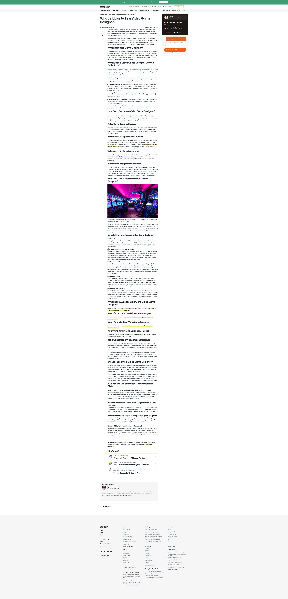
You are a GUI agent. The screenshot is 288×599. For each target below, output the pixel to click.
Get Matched (179, 6)
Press (101, 541)
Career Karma (118, 488)
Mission (102, 537)
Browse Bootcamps (134, 6)
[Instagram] (108, 551)
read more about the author (127, 495)
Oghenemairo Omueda (109, 27)
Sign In (170, 6)
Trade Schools (145, 6)
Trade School (156, 10)
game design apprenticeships (127, 259)
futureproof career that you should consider (142, 44)
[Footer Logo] (104, 527)
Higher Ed (165, 10)
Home (101, 530)
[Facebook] (101, 551)
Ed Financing (175, 10)
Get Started (163, 2)
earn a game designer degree (132, 371)
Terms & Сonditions (105, 544)
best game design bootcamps (127, 156)
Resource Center (105, 10)
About (164, 6)
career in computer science (136, 167)
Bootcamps (116, 10)
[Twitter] (104, 551)
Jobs (101, 534)
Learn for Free (155, 6)
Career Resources (144, 10)
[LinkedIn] (102, 498)
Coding (124, 10)
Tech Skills (133, 10)
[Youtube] (111, 551)
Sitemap (102, 546)
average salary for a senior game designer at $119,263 (135, 334)
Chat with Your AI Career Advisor (175, 50)
